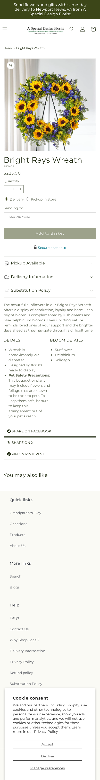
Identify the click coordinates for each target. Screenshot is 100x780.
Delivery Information (27, 651)
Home (8, 48)
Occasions (18, 524)
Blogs (15, 587)
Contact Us (19, 629)
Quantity (11, 181)
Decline (47, 756)
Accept (47, 744)
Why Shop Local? (24, 640)
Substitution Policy (26, 684)
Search (15, 576)
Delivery (17, 199)
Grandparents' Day (25, 513)
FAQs (14, 618)
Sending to (21, 208)
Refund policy (21, 673)
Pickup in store (43, 199)
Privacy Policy (46, 731)
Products (17, 535)
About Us (17, 545)
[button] (72, 29)
